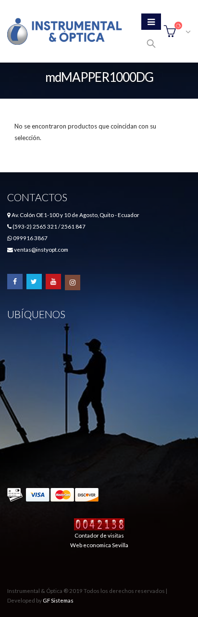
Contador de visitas (99, 535)
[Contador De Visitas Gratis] (99, 523)
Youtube (53, 281)
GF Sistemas (58, 600)
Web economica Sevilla (99, 544)
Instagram (72, 282)
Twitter (34, 281)
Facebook (15, 281)
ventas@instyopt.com (41, 249)
